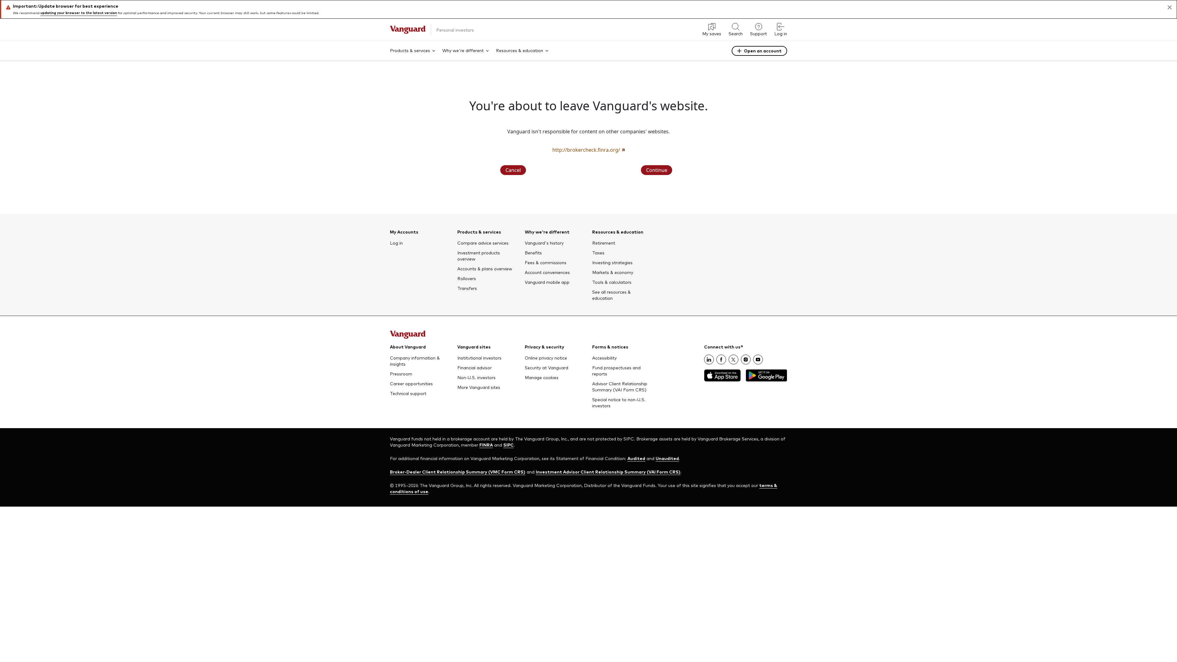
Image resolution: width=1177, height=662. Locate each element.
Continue (656, 170)
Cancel (513, 170)
